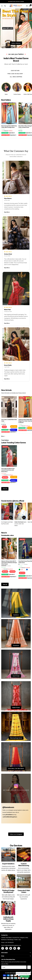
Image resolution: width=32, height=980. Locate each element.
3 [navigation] (17, 46)
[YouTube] (10, 948)
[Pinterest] (6, 948)
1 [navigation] (12, 46)
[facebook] (14, 948)
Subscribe (29, 967)
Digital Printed (16, 707)
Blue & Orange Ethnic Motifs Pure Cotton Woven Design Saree (9, 126)
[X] (18, 948)
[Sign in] (27, 6)
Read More (7, 212)
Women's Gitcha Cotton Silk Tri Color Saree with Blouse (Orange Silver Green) (9, 562)
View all (5, 488)
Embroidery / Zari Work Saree (16, 768)
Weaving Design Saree (16, 738)
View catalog (2, 6)
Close (16, 952)
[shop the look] (11, 517)
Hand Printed (16, 676)
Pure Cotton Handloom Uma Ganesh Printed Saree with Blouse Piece (8, 470)
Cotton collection (16, 43)
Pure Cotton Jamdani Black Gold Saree (9, 420)
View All (5, 584)
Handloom (16, 615)
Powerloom (16, 645)
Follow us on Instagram (16, 834)
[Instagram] (2, 948)
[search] (5, 6)
